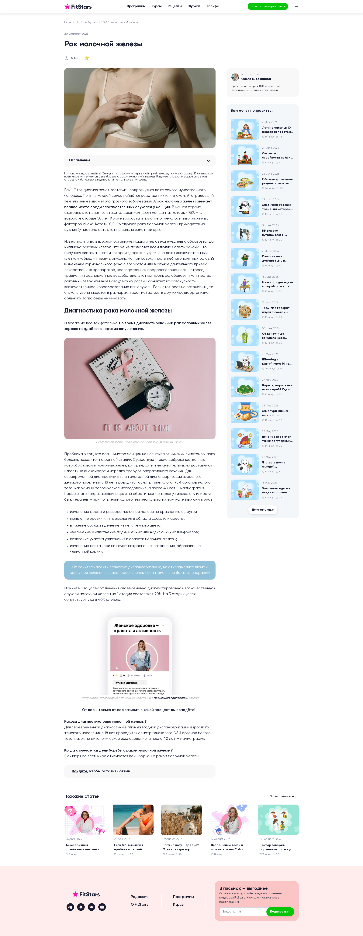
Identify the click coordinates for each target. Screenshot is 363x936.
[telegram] (70, 907)
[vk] (91, 907)
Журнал (194, 6)
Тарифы (213, 6)
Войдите (79, 771)
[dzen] (81, 907)
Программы (136, 6)
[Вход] (296, 6)
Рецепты (175, 6)
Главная (69, 22)
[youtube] (102, 907)
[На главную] (78, 6)
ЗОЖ (104, 22)
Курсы (157, 6)
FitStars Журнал (87, 22)
